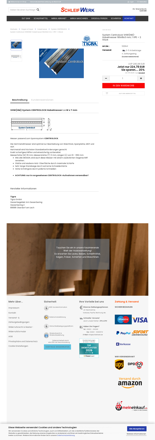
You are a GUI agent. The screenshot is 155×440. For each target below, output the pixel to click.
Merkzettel (143, 2)
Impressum (13, 307)
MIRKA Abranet (58, 18)
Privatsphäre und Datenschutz (23, 341)
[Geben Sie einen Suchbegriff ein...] (38, 10)
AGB (10, 336)
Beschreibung (19, 99)
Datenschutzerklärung (66, 435)
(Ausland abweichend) (130, 57)
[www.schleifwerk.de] (77, 10)
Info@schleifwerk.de (95, 335)
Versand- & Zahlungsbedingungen (18, 320)
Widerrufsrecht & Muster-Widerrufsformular (20, 329)
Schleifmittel (41, 18)
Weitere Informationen (136, 434)
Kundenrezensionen (42, 99)
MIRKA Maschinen (79, 18)
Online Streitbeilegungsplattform (61, 326)
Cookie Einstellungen (18, 346)
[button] (106, 78)
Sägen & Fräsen (99, 18)
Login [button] (131, 2)
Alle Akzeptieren (136, 429)
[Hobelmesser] (61, 62)
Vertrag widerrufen (57, 346)
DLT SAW (26, 18)
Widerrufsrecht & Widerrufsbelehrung (56, 334)
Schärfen (116, 18)
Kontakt (129, 18)
